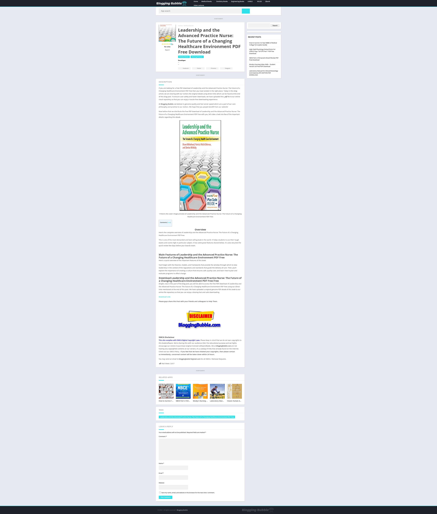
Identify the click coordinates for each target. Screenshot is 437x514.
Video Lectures (199, 5)
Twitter (199, 68)
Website (161, 483)
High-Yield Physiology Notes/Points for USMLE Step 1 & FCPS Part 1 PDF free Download (262, 51)
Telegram (227, 68)
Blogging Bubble (182, 510)
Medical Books (189, 26)
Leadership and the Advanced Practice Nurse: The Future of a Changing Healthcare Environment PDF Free (197, 417)
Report (167, 50)
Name (161, 463)
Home (180, 26)
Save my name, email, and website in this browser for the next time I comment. (188, 493)
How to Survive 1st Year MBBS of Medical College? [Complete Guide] (263, 44)
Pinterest (213, 68)
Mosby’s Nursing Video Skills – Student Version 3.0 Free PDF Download (262, 65)
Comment (163, 436)
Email (161, 473)
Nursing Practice (197, 57)
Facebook (186, 68)
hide (169, 222)
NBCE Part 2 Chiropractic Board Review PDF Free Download (263, 59)
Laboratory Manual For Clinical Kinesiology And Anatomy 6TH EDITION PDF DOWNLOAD (263, 73)
